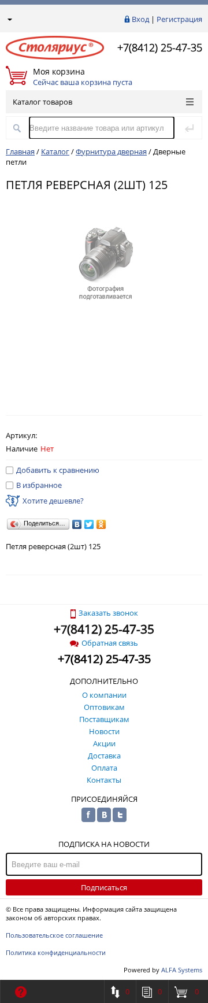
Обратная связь (109, 643)
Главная (20, 151)
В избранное (39, 485)
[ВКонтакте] (77, 524)
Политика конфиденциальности (56, 952)
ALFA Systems (181, 969)
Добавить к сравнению (57, 470)
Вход (140, 19)
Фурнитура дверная (111, 151)
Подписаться (104, 887)
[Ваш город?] (9, 19)
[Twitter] (89, 524)
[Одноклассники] (101, 524)
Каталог (55, 151)
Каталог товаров (42, 102)
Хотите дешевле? (53, 500)
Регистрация (179, 19)
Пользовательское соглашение (54, 935)
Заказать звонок (108, 613)
